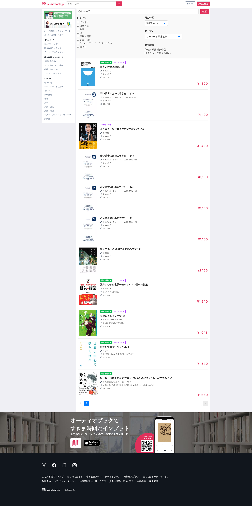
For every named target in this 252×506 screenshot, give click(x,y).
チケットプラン (112, 476)
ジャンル (81, 17)
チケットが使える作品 (159, 53)
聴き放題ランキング (52, 48)
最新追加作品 (50, 61)
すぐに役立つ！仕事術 (53, 65)
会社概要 (141, 481)
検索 (204, 11)
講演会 (47, 118)
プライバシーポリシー (65, 481)
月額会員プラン (131, 476)
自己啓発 (48, 94)
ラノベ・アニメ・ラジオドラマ (57, 115)
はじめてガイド (75, 476)
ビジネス (48, 90)
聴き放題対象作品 (156, 49)
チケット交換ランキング (54, 52)
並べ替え (149, 31)
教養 (46, 98)
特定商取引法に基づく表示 (93, 481)
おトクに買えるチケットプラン (57, 31)
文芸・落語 (49, 110)
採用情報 (153, 481)
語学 (46, 102)
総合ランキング (51, 44)
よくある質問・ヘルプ (53, 35)
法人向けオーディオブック (156, 476)
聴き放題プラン (94, 476)
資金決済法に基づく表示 (121, 481)
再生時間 (149, 17)
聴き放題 (48, 82)
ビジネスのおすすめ (52, 73)
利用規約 (46, 481)
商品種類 (149, 44)
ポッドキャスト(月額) (53, 86)
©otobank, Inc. (70, 490)
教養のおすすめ (51, 69)
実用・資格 (49, 106)
